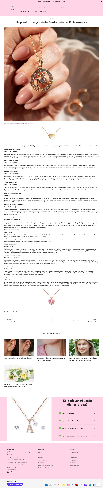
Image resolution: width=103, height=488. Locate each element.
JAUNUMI (22, 7)
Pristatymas (72, 455)
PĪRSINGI (34, 12)
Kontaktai (40, 452)
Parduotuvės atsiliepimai (44, 468)
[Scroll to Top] (100, 480)
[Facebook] (11, 311)
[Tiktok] (14, 472)
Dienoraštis (41, 462)
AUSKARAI (30, 7)
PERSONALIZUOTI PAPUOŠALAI (67, 7)
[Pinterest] (14, 311)
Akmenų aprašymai (43, 460)
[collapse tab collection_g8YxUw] (94, 413)
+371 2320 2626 (11, 467)
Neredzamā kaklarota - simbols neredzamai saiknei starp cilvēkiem (51, 359)
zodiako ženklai (18, 123)
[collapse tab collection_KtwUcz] (94, 428)
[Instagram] (11, 472)
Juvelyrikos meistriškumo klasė (45, 465)
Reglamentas (73, 462)
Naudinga (51, 19)
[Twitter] (17, 311)
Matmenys (40, 457)
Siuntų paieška (73, 457)
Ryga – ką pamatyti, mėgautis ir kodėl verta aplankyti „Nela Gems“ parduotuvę (83, 359)
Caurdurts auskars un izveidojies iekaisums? (18, 358)
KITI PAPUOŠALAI (24, 12)
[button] (93, 9)
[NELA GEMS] (12, 9)
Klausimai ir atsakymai (43, 455)
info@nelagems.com (12, 469)
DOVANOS (43, 12)
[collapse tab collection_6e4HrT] (94, 420)
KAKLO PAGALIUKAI (41, 7)
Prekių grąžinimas (74, 460)
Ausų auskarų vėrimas (75, 468)
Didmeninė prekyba (74, 465)
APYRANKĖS (53, 7)
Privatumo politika (74, 452)
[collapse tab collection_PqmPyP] (94, 435)
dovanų (18, 156)
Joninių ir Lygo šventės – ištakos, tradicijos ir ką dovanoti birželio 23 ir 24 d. (19, 385)
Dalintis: (6, 312)
